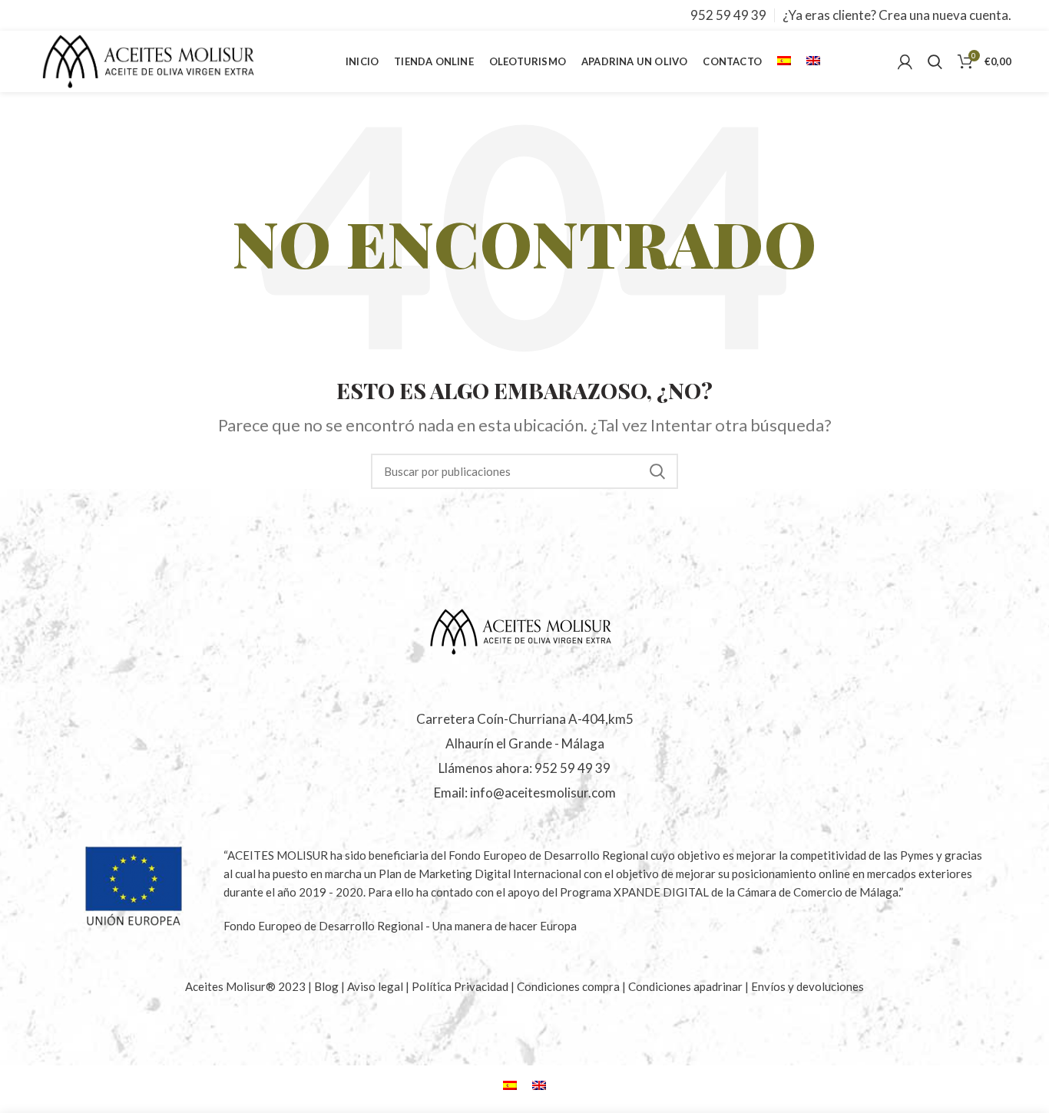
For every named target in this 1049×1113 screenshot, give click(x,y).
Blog (327, 986)
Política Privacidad (460, 986)
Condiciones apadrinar (686, 986)
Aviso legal (376, 986)
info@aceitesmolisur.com (543, 792)
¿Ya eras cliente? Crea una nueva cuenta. (897, 15)
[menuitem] (784, 61)
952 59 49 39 (728, 15)
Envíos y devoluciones (807, 986)
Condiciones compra (569, 986)
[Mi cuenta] (905, 61)
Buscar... (657, 471)
